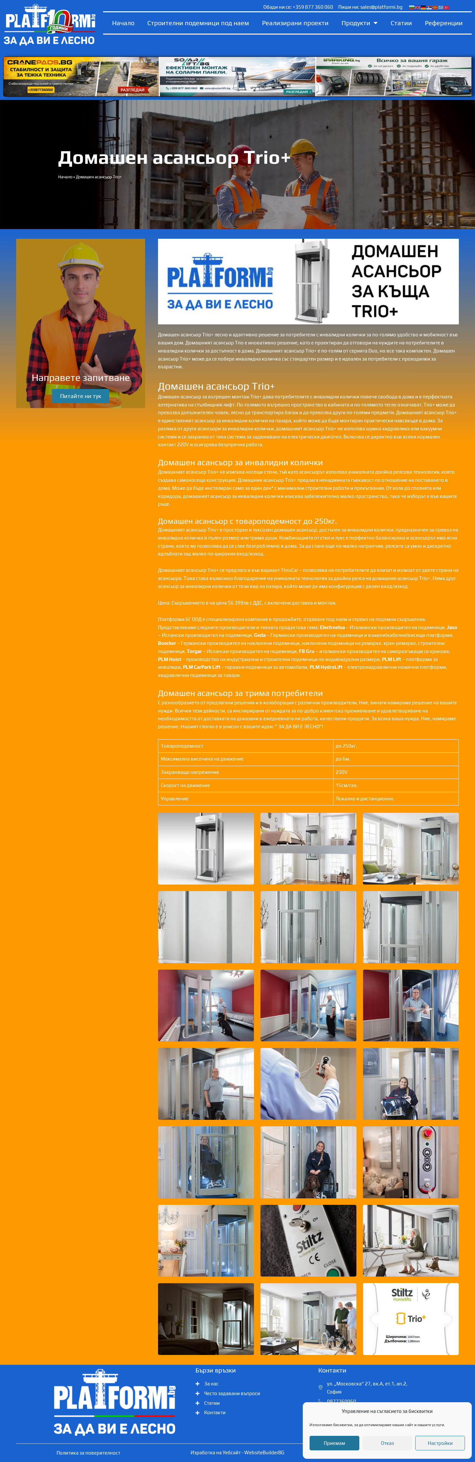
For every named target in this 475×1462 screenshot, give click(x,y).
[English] (418, 7)
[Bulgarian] (412, 7)
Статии (401, 22)
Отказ (387, 1443)
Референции (444, 22)
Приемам (334, 1443)
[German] (424, 7)
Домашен (444, 350)
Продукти (356, 22)
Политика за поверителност (88, 1453)
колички (264, 428)
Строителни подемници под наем (198, 22)
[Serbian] (429, 7)
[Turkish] (447, 7)
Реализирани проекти (295, 22)
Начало (123, 22)
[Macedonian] (435, 7)
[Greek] (441, 7)
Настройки (440, 1443)
